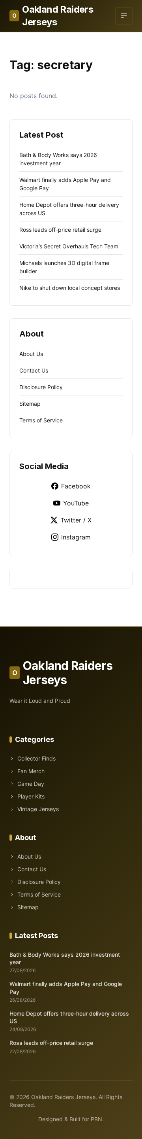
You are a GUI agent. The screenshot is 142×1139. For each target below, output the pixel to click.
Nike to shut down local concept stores (69, 287)
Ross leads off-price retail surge (60, 229)
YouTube (76, 503)
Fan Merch (31, 771)
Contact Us (33, 370)
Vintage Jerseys (38, 809)
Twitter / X (76, 520)
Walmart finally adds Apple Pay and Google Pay (65, 987)
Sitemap (30, 403)
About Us (31, 353)
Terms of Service (41, 420)
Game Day (30, 783)
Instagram (76, 537)
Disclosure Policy (41, 387)
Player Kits (31, 796)
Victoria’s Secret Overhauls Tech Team (68, 246)
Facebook (76, 486)
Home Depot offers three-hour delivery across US (69, 1017)
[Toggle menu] (124, 16)
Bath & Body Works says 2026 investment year (64, 958)
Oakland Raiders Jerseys (52, 16)
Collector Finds (36, 758)
